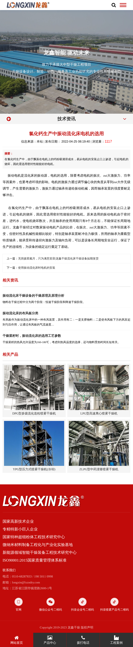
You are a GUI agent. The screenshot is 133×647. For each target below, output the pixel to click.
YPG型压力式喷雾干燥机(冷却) (34, 469)
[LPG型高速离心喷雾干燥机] (99, 387)
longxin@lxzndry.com (26, 582)
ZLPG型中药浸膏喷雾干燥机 (98, 469)
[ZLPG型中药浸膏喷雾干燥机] (99, 443)
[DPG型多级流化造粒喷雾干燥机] (34, 387)
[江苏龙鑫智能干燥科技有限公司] (28, 5)
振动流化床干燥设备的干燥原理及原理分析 (33, 295)
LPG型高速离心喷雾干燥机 (98, 413)
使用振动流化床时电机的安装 (36, 267)
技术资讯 (66, 118)
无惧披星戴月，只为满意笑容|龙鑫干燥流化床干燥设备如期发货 (58, 258)
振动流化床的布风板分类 (20, 313)
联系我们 (9, 570)
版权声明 (87, 627)
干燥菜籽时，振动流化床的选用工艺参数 (32, 335)
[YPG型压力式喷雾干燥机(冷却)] (34, 443)
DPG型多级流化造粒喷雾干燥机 (34, 413)
